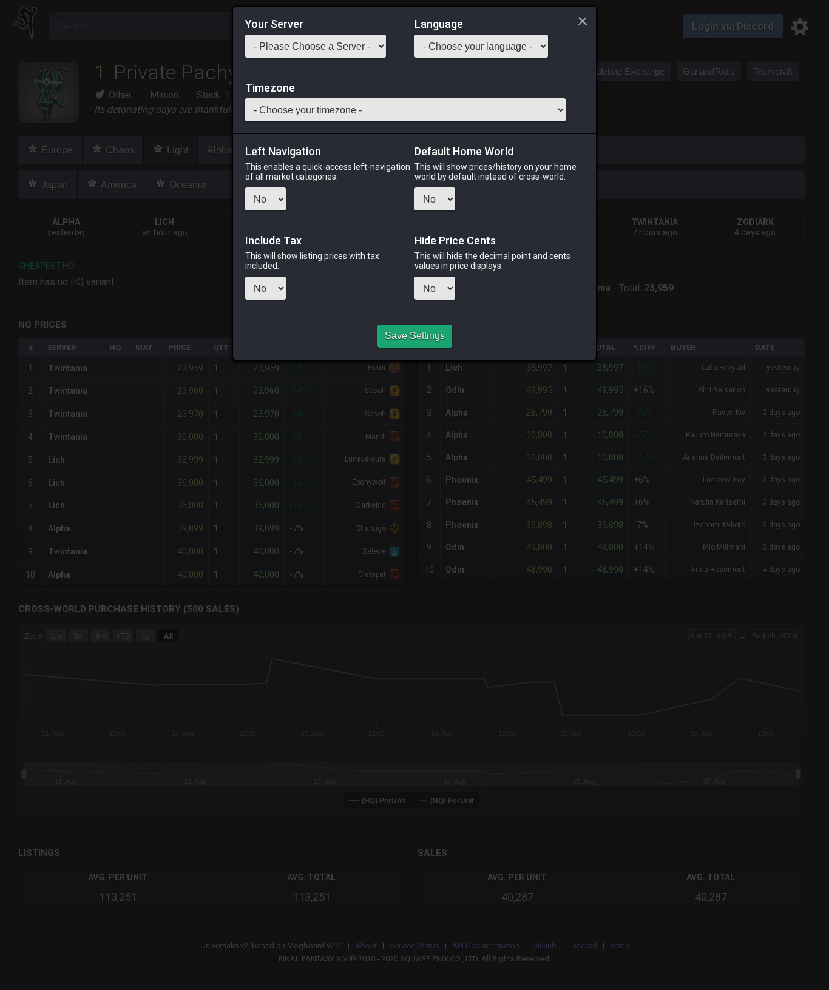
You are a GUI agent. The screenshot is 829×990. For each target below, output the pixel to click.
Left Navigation (283, 151)
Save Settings (415, 336)
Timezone (270, 87)
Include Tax (273, 240)
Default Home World (463, 151)
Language (438, 24)
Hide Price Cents (455, 240)
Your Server (274, 24)
